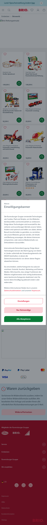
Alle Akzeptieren (24, 319)
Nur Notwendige (23, 310)
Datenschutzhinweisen (12, 291)
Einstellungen (23, 301)
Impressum (36, 291)
